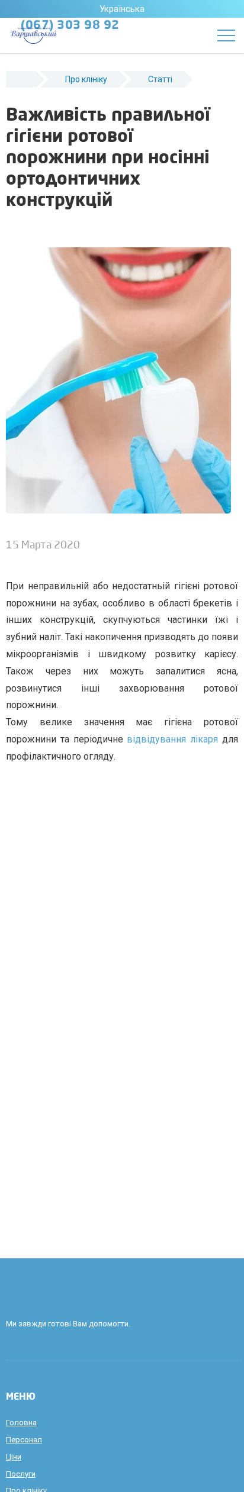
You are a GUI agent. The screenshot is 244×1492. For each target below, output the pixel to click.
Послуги (21, 1474)
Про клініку (86, 79)
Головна (21, 1422)
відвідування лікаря (172, 739)
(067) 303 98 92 (70, 26)
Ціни (13, 1456)
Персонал (24, 1439)
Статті (160, 79)
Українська (122, 9)
